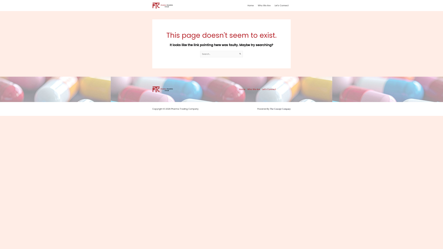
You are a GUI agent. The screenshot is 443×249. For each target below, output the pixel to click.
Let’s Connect (282, 5)
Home (251, 5)
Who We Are (264, 5)
